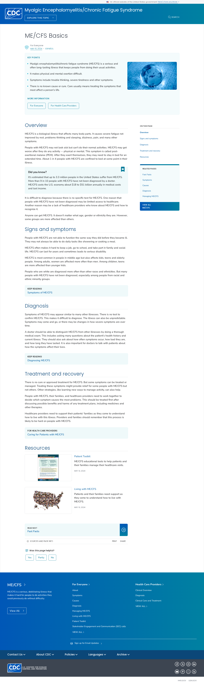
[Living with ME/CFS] (48, 500)
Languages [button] (96, 654)
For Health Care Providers (63, 105)
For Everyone (36, 105)
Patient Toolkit (82, 456)
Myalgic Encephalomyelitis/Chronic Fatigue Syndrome (83, 10)
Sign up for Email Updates (87, 643)
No (52, 557)
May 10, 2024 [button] (36, 48)
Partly (41, 557)
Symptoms (147, 180)
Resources (144, 157)
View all (77, 632)
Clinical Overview (143, 590)
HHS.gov (182, 680)
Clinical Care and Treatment (148, 600)
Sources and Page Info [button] (41, 541)
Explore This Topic (38, 17)
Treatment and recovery (150, 151)
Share (123, 541)
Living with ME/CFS (85, 489)
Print (114, 541)
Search (175, 17)
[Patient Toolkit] (48, 467)
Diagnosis (144, 144)
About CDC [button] (44, 654)
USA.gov (193, 680)
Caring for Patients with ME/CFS (45, 434)
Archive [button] (122, 654)
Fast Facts (147, 174)
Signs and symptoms (149, 138)
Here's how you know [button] (168, 1)
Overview (144, 132)
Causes (146, 185)
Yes (30, 557)
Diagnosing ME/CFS (38, 360)
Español (49, 48)
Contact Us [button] (15, 654)
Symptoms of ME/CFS (39, 292)
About (75, 590)
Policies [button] (70, 654)
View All (15, 610)
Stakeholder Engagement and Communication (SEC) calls (99, 626)
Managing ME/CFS (150, 196)
